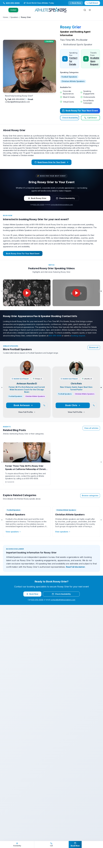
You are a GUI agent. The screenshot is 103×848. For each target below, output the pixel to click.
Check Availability (78, 4)
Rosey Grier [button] (70, 27)
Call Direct (92, 118)
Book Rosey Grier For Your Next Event (22, 253)
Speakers (14, 17)
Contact (13, 10)
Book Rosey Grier (38, 198)
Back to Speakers (13, 4)
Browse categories (90, 495)
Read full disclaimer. (75, 567)
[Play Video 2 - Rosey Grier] (76, 292)
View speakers (12, 532)
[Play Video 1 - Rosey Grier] (26, 292)
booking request (78, 336)
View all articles (91, 428)
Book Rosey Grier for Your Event (51, 162)
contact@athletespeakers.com (62, 205)
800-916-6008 (38, 205)
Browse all (93, 347)
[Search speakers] (85, 10)
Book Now (94, 4)
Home (5, 17)
